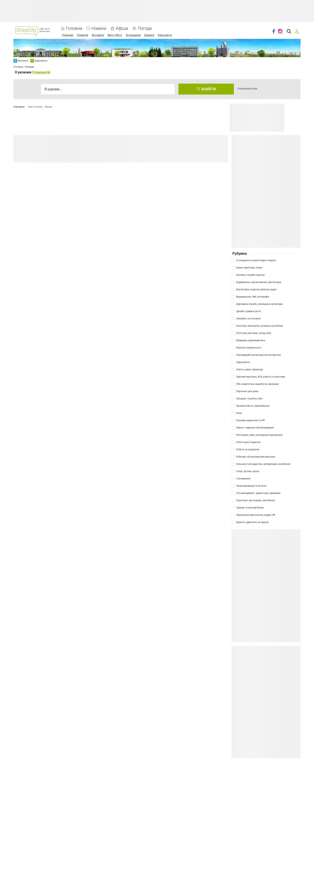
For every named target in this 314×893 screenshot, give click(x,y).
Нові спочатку (35, 107)
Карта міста (165, 35)
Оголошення (133, 35)
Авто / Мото (115, 35)
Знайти (208, 89)
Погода (145, 28)
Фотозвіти (98, 35)
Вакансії (149, 35)
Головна (74, 28)
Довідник (67, 35)
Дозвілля (82, 35)
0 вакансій (41, 72)
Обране (48, 107)
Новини (99, 28)
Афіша (122, 28)
